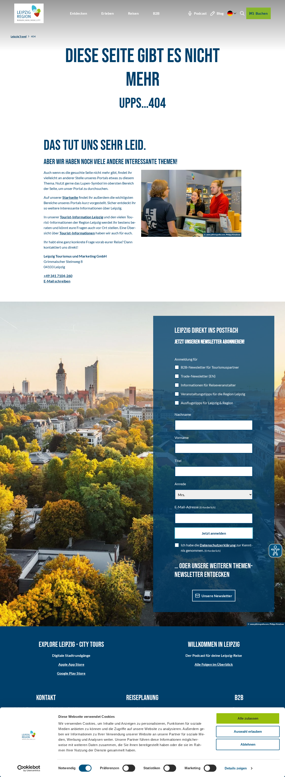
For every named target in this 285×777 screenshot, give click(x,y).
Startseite (70, 197)
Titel (178, 460)
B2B (156, 13)
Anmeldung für (186, 359)
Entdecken (78, 13)
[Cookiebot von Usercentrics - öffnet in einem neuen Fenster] (28, 768)
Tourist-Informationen (77, 233)
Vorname (182, 437)
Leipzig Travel (18, 36)
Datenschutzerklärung (218, 545)
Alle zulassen (248, 718)
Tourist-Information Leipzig (81, 217)
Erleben (107, 13)
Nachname (183, 414)
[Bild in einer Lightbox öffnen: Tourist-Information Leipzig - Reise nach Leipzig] (191, 203)
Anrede (180, 484)
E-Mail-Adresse (195, 507)
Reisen (133, 13)
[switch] (128, 768)
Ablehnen (247, 744)
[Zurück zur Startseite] (29, 13)
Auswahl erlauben (248, 731)
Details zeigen (236, 768)
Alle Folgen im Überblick (214, 664)
